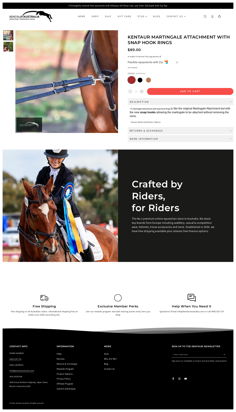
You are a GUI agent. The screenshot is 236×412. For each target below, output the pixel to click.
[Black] (140, 80)
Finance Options (65, 373)
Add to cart (190, 91)
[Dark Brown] (131, 80)
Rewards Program (65, 368)
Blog (106, 363)
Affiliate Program (65, 383)
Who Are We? (110, 358)
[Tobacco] (148, 80)
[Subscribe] (224, 354)
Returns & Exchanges (67, 363)
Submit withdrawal (66, 388)
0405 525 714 (15, 359)
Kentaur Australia (22, 403)
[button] (205, 16)
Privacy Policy (63, 378)
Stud (106, 353)
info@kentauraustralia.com (22, 370)
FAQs (59, 353)
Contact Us (109, 368)
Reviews (60, 358)
